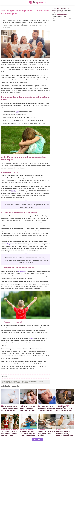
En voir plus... (37, 439)
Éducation (3, 7)
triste (17, 111)
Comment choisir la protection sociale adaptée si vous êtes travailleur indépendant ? (64, 433)
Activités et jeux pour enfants (9, 429)
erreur (32, 338)
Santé (21, 405)
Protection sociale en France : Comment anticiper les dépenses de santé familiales (28, 408)
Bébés (2, 405)
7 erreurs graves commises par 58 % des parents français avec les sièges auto (64, 408)
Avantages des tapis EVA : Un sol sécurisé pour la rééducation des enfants (28, 433)
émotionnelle (22, 271)
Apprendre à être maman (62, 405)
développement (9, 244)
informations (41, 429)
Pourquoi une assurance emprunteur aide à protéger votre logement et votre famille (46, 433)
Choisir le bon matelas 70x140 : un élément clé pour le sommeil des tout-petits (9, 408)
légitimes (13, 191)
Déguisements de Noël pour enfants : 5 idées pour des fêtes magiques (9, 433)
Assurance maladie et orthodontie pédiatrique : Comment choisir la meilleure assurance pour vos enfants (46, 408)
